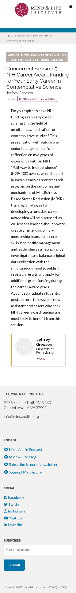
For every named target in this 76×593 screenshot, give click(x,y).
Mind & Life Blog (22, 457)
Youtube (15, 518)
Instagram (16, 511)
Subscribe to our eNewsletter (33, 464)
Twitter (14, 504)
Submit (14, 565)
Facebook (15, 497)
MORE (41, 358)
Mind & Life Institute (36, 587)
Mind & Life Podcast (25, 449)
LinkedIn (14, 524)
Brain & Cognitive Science (37, 98)
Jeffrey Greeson (44, 342)
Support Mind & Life (25, 472)
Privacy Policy (57, 587)
